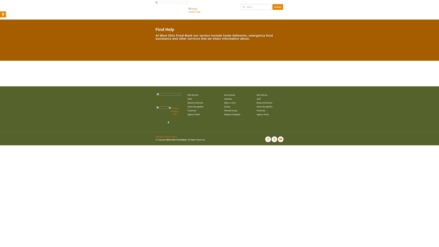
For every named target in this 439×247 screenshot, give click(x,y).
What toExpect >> (203, 70)
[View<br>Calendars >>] (171, 62)
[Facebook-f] (268, 139)
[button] (3, 14)
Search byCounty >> (267, 70)
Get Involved (229, 95)
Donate (227, 107)
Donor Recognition (195, 107)
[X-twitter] (274, 139)
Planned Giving (230, 111)
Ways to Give (230, 103)
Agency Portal (194, 114)
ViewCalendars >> (171, 70)
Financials (192, 111)
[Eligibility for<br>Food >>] (235, 62)
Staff (190, 99)
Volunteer (228, 99)
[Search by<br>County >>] (267, 62)
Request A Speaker (232, 114)
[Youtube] (281, 139)
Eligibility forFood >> (235, 70)
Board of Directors (195, 103)
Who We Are (193, 95)
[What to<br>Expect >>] (203, 62)
